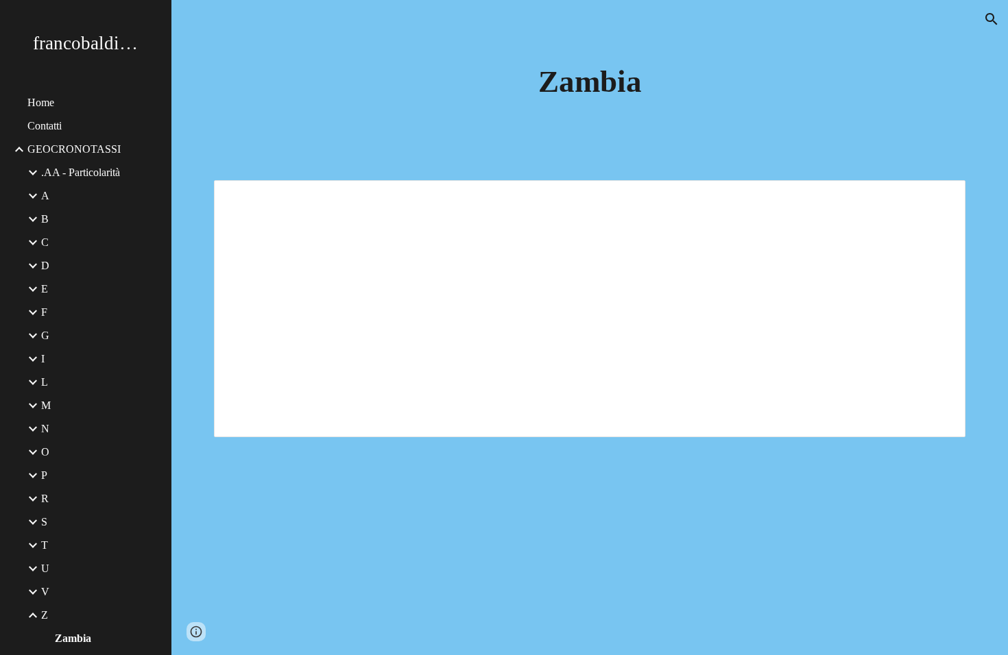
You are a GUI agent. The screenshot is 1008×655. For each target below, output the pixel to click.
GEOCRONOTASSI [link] (74, 149)
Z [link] (44, 615)
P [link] (44, 475)
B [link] (45, 219)
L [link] (44, 382)
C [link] (45, 242)
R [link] (45, 498)
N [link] (45, 428)
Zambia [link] (73, 638)
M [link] (46, 405)
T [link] (44, 545)
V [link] (45, 591)
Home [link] (40, 102)
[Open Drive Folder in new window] (939, 198)
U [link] (45, 568)
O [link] (45, 452)
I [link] (43, 358)
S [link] (44, 522)
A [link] (45, 195)
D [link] (45, 265)
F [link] (44, 312)
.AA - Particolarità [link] (80, 172)
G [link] (45, 335)
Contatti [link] (44, 126)
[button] (991, 19)
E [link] (44, 289)
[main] (589, 82)
